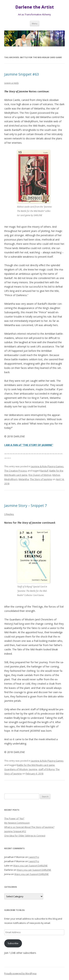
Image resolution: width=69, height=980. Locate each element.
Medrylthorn (11, 479)
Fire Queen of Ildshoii (39, 475)
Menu (34, 23)
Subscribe (13, 943)
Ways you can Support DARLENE (30, 865)
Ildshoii (56, 475)
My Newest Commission (17, 822)
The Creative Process (15, 470)
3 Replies (9, 514)
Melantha (24, 479)
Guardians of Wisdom (16, 769)
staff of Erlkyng (46, 769)
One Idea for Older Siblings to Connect (24, 835)
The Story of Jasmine (41, 479)
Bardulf (44, 470)
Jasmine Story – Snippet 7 (25, 505)
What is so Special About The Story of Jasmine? (29, 827)
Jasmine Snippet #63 (21, 74)
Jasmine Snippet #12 (15, 831)
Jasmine (33, 769)
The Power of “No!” (14, 818)
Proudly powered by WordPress (20, 973)
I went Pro (33, 857)
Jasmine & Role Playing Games (47, 466)
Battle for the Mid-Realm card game (36, 765)
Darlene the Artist (34, 7)
